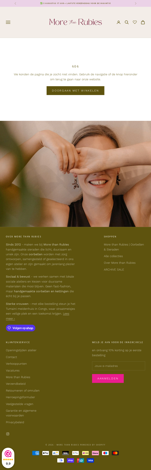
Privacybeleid (15, 422)
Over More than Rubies (120, 262)
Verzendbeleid (16, 383)
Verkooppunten (16, 363)
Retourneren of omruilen (23, 390)
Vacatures (13, 370)
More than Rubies (18, 377)
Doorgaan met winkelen (75, 90)
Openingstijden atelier (21, 350)
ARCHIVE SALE (114, 269)
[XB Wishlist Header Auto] (135, 22)
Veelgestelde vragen (19, 404)
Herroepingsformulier (20, 397)
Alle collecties (113, 256)
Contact (11, 357)
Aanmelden (107, 378)
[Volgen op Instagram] (8, 434)
